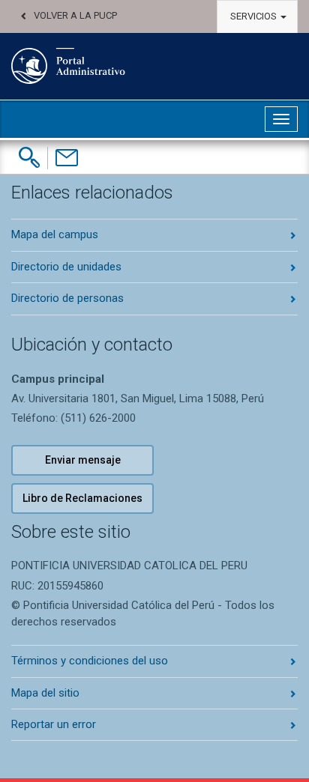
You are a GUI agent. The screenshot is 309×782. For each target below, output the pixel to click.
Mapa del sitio (45, 693)
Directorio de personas (67, 298)
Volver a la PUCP (75, 15)
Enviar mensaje (83, 460)
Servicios (254, 16)
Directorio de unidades (66, 266)
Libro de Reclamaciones (82, 498)
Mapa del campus (54, 234)
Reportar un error (53, 724)
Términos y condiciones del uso (89, 660)
